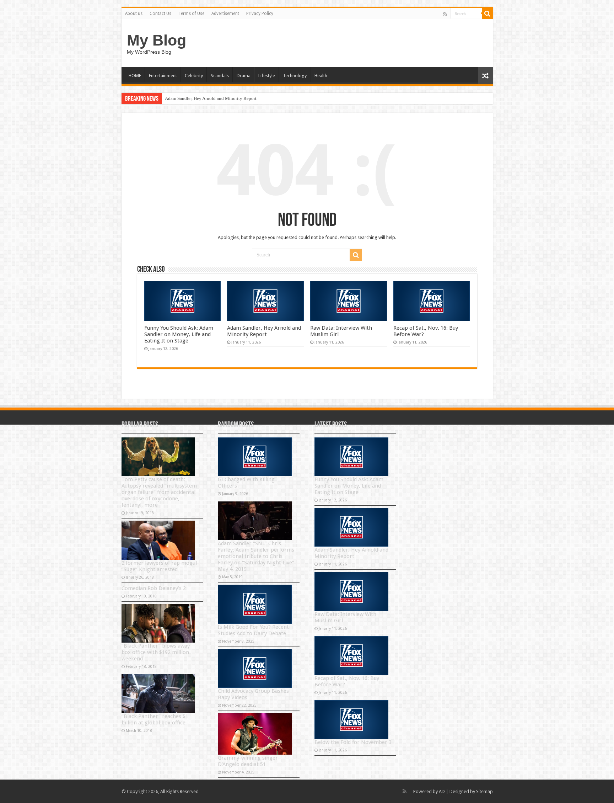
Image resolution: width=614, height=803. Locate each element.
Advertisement (225, 13)
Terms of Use (191, 13)
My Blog (156, 40)
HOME (135, 75)
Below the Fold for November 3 (353, 742)
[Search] (487, 13)
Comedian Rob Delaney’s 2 (154, 588)
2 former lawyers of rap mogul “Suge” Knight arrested (159, 566)
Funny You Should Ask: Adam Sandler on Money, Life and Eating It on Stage (178, 334)
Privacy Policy (259, 13)
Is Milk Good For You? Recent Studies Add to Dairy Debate (253, 630)
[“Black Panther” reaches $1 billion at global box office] (158, 693)
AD (442, 791)
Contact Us (160, 13)
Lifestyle (266, 75)
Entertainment (163, 75)
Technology (295, 75)
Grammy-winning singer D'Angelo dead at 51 (248, 761)
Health (320, 75)
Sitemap (484, 791)
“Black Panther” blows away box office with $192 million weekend (156, 652)
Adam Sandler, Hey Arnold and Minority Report (211, 98)
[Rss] (445, 14)
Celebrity (194, 75)
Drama (244, 75)
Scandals (220, 75)
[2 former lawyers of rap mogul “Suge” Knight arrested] (158, 540)
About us (133, 13)
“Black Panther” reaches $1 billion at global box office (155, 719)
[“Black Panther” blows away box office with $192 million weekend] (158, 623)
